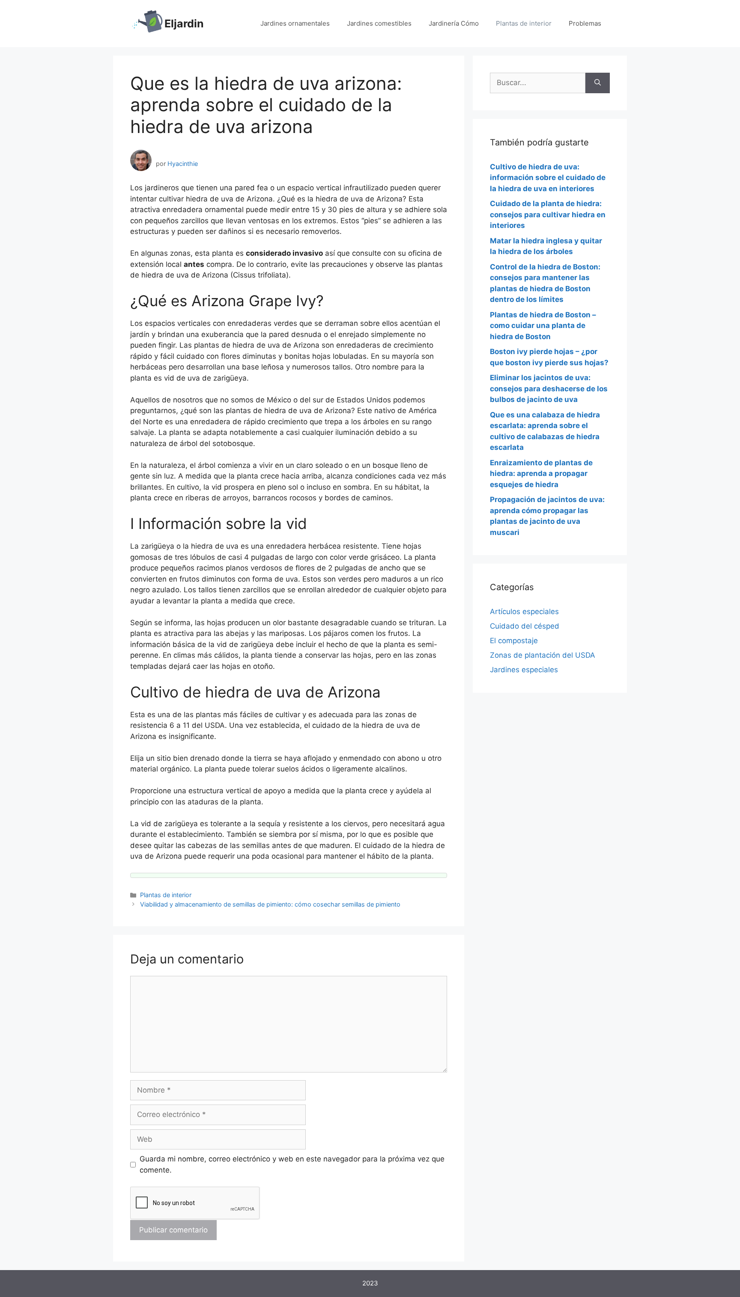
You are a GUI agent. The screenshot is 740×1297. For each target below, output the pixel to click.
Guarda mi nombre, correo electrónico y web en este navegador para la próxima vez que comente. (292, 1164)
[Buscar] (597, 83)
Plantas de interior (524, 23)
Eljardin (184, 23)
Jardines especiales (524, 669)
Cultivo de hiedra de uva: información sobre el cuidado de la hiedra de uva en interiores (548, 177)
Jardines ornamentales (295, 23)
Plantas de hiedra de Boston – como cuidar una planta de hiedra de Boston (543, 325)
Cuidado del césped (524, 626)
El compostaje (514, 640)
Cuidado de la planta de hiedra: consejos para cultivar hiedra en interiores (548, 214)
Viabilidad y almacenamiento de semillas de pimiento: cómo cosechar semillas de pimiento (270, 904)
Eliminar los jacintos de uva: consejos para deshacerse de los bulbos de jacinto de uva (549, 388)
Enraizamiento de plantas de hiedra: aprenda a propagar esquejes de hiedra (541, 473)
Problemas (585, 23)
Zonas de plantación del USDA (542, 655)
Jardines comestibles (379, 23)
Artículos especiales (524, 611)
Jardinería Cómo (454, 23)
